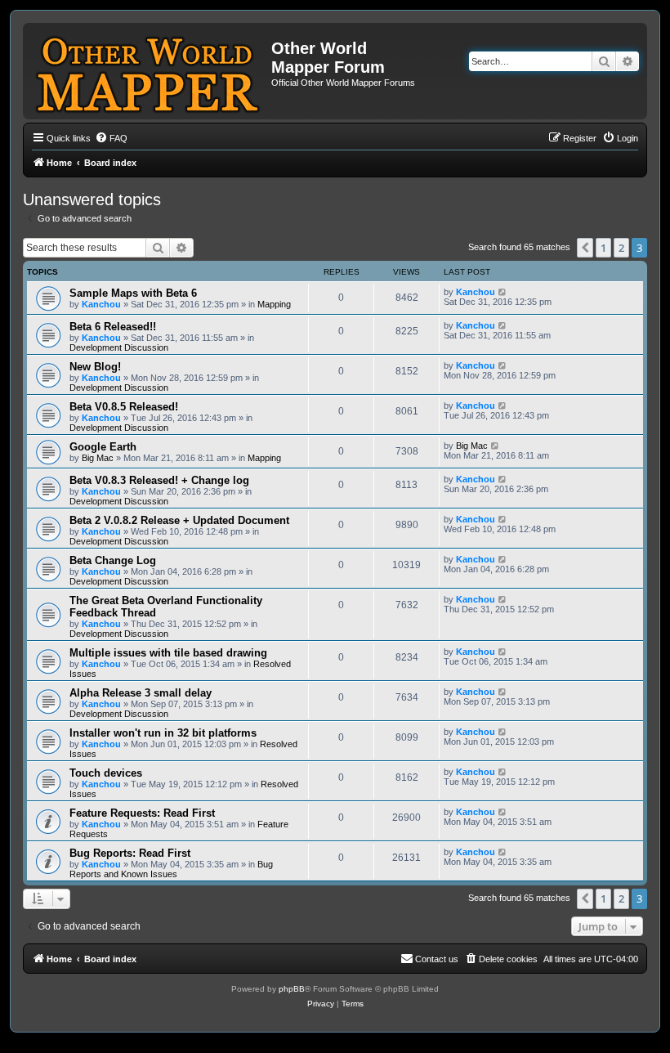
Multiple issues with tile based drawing (168, 653)
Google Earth (102, 447)
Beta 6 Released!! (112, 326)
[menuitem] (111, 138)
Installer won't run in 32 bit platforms (163, 733)
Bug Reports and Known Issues (171, 869)
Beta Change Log (112, 560)
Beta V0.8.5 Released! (123, 407)
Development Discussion (118, 347)
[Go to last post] (503, 292)
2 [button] (621, 247)
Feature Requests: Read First (142, 813)
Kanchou (101, 304)
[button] (585, 248)
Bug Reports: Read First (129, 853)
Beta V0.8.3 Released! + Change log (159, 480)
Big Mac (98, 458)
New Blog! (95, 367)
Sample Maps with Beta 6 (133, 293)
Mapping (274, 304)
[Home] (149, 71)
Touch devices (105, 773)
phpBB (292, 988)
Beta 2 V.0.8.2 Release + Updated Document (179, 520)
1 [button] (603, 247)
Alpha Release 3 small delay (140, 693)
